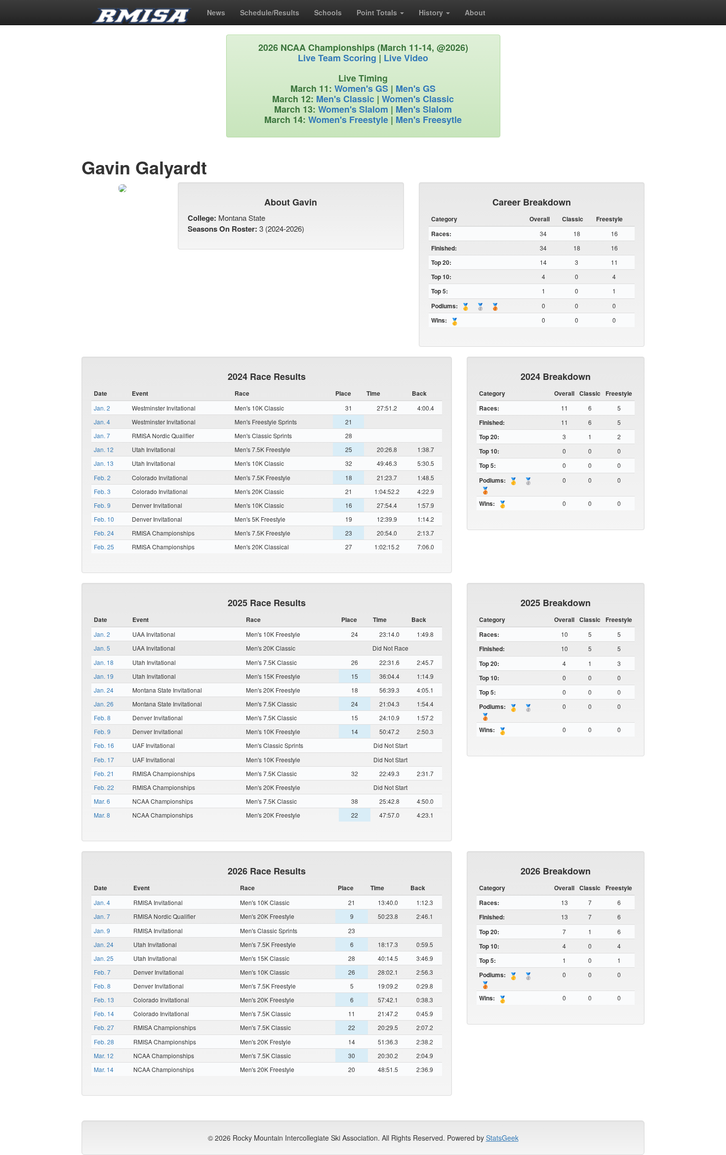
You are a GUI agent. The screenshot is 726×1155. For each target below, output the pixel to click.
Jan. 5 (102, 648)
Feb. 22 (104, 787)
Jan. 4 (102, 421)
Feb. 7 (102, 972)
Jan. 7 (102, 435)
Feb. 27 (104, 1027)
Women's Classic (418, 98)
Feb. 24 (104, 533)
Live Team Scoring (337, 57)
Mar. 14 (104, 1069)
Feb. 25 (104, 546)
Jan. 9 (102, 930)
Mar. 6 (102, 801)
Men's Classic (345, 98)
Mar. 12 (104, 1055)
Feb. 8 (102, 717)
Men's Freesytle (429, 119)
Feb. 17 (104, 759)
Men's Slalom (424, 109)
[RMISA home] (142, 12)
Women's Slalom (353, 109)
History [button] (432, 12)
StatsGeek (502, 1138)
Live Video (406, 57)
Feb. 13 (104, 999)
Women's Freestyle (348, 119)
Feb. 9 (102, 505)
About (475, 12)
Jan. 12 (104, 449)
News (216, 12)
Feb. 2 (102, 477)
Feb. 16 (104, 745)
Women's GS (361, 88)
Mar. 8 (102, 815)
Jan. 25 (104, 958)
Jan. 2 (102, 408)
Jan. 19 (104, 676)
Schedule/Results (269, 12)
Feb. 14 (104, 1013)
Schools (328, 12)
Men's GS (416, 88)
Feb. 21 (104, 773)
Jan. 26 (104, 704)
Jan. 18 (104, 662)
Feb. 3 (102, 491)
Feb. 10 (104, 519)
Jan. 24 (104, 690)
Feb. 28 (104, 1041)
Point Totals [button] (378, 12)
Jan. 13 (104, 463)
